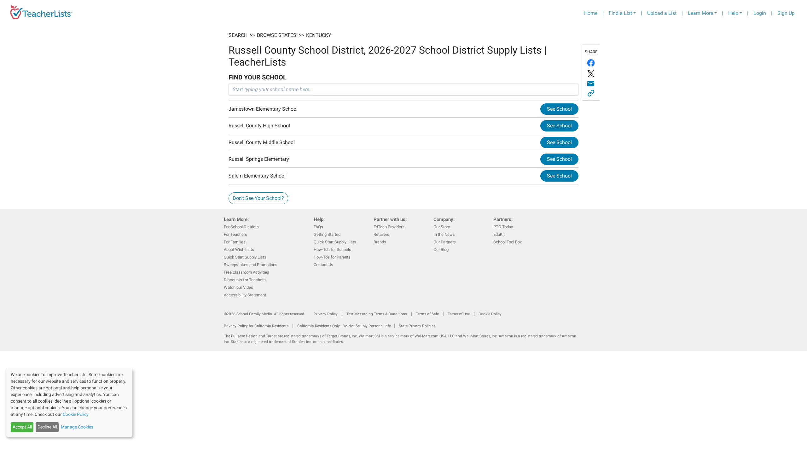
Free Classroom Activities (246, 272)
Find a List (620, 13)
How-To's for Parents (332, 257)
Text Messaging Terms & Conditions (376, 314)
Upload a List (661, 13)
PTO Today (503, 226)
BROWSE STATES (276, 35)
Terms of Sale (427, 314)
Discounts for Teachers (245, 279)
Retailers (381, 234)
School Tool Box (507, 242)
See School (559, 109)
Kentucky (318, 35)
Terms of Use (459, 314)
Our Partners (444, 242)
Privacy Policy (326, 314)
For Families (235, 242)
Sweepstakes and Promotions (250, 264)
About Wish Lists (239, 249)
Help (733, 13)
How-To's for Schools (332, 249)
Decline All (47, 426)
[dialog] (69, 402)
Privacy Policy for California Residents (256, 326)
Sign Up (786, 13)
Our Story (441, 226)
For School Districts (241, 226)
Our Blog (441, 249)
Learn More (700, 13)
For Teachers (235, 234)
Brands (380, 242)
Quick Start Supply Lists (245, 257)
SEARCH (238, 35)
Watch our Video (238, 287)
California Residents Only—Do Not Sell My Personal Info (344, 326)
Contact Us (323, 264)
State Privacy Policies (417, 326)
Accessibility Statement (245, 295)
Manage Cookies (77, 426)
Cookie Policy (490, 314)
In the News (444, 234)
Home (590, 13)
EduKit (499, 234)
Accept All (22, 426)
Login (759, 13)
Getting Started (327, 234)
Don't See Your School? (258, 198)
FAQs (318, 226)
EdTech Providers (389, 226)
